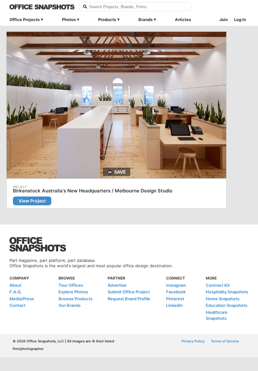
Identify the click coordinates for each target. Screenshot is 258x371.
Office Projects (24, 19)
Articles (183, 19)
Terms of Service (225, 341)
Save (120, 171)
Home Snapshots (222, 298)
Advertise (117, 285)
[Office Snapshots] (42, 7)
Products (107, 19)
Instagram (176, 285)
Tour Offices (71, 285)
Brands (145, 19)
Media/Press (21, 298)
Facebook (176, 291)
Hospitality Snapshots (227, 291)
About (15, 285)
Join (223, 19)
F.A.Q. (15, 291)
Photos (69, 19)
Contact (17, 305)
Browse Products (76, 298)
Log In (240, 19)
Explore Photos (73, 291)
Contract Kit (218, 285)
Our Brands (70, 305)
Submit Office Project (129, 291)
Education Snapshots (226, 305)
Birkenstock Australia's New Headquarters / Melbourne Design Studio (92, 190)
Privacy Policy (193, 341)
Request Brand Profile (129, 298)
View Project (32, 200)
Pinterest (175, 298)
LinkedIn (174, 305)
